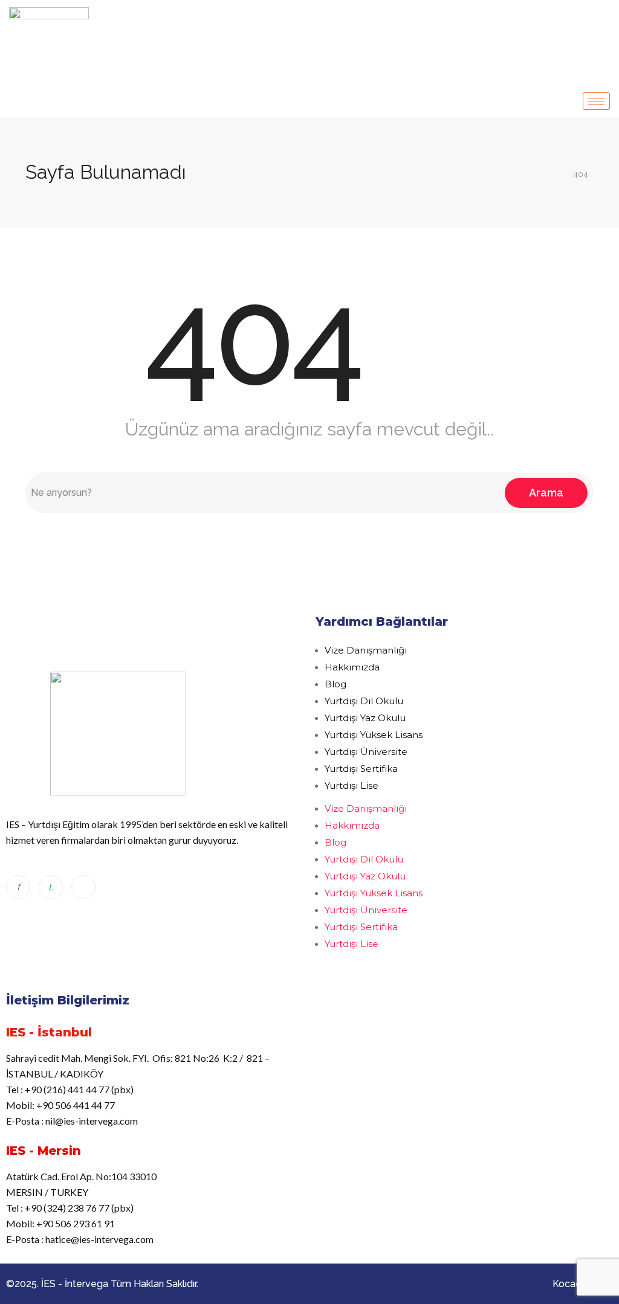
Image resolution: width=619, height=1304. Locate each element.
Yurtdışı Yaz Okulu (365, 718)
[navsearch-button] (602, 17)
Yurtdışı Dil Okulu (364, 701)
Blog (335, 684)
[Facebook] (18, 887)
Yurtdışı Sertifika (361, 768)
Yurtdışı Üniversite (366, 751)
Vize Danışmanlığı (366, 650)
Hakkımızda (352, 667)
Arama (546, 492)
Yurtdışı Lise (351, 785)
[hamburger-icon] (596, 101)
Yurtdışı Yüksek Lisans (374, 734)
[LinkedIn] (51, 887)
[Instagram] (83, 887)
